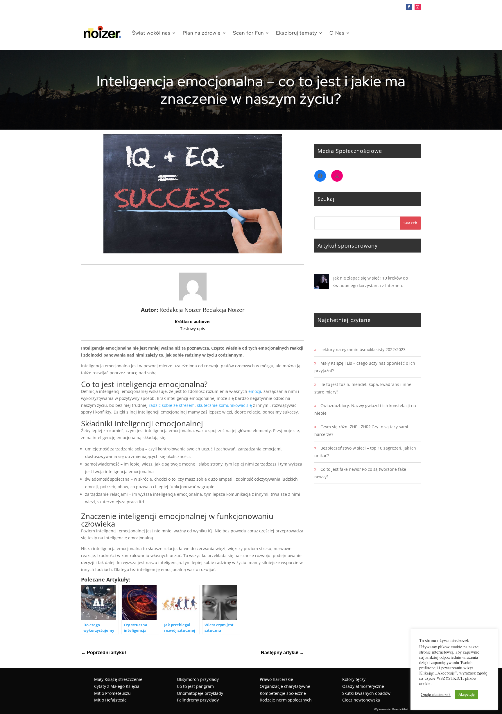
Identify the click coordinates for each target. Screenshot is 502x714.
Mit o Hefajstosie (110, 700)
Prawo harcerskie (276, 679)
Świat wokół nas (151, 33)
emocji (254, 391)
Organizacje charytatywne (285, 686)
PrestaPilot (400, 709)
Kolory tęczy (353, 679)
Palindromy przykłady (198, 700)
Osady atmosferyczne (363, 686)
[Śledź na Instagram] (418, 7)
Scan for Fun (248, 33)
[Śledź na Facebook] (409, 7)
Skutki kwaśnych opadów (366, 693)
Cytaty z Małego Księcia (116, 686)
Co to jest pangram (195, 686)
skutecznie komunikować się (224, 405)
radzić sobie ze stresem (172, 405)
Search (410, 223)
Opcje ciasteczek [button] (436, 694)
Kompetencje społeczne (283, 693)
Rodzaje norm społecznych (286, 700)
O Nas (337, 33)
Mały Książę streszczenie (118, 679)
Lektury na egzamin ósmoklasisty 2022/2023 (363, 349)
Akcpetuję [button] (466, 694)
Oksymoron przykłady (198, 679)
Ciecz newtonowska (361, 700)
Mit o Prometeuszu (112, 693)
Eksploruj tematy (296, 33)
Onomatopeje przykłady (200, 693)
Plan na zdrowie (202, 33)
